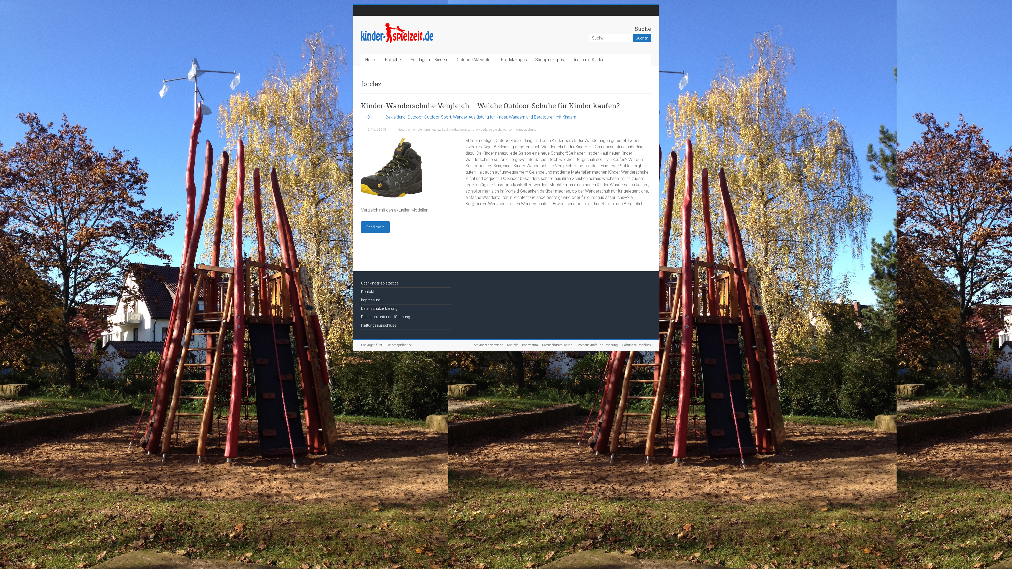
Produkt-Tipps (514, 59)
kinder (454, 129)
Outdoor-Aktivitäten (475, 59)
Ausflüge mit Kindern (429, 59)
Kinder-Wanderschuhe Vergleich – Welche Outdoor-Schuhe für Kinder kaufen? (490, 105)
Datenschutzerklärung (379, 308)
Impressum (370, 300)
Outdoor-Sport (437, 117)
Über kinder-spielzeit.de (379, 283)
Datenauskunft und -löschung (385, 317)
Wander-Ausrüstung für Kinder (480, 117)
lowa (463, 129)
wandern (508, 129)
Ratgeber (393, 59)
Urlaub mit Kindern (589, 59)
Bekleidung (396, 117)
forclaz (436, 129)
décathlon (405, 129)
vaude (483, 129)
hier (608, 203)
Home (371, 59)
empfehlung (421, 129)
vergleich (495, 129)
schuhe (473, 129)
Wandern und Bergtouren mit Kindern (542, 117)
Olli (369, 117)
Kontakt (367, 292)
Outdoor (414, 117)
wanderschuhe (526, 129)
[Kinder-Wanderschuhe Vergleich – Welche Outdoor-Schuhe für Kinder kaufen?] (391, 140)
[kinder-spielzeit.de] (397, 24)
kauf (445, 129)
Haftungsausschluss (378, 325)
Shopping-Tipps (549, 59)
